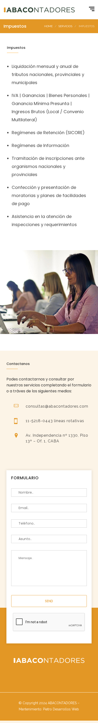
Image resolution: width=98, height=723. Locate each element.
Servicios (65, 26)
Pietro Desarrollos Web (61, 709)
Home (48, 26)
